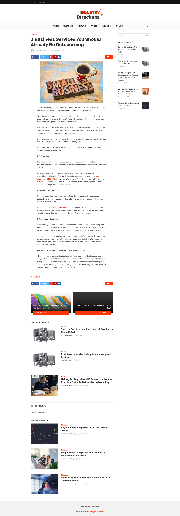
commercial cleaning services (54, 207)
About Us (42, 2)
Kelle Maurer (68, 335)
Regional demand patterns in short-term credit (84, 429)
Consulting (81, 26)
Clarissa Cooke (68, 484)
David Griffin (67, 360)
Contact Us (34, 2)
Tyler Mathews (68, 434)
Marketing (94, 26)
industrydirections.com (96, 512)
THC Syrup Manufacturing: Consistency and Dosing (86, 356)
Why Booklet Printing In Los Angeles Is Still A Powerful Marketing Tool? (128, 91)
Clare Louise (42, 50)
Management (107, 26)
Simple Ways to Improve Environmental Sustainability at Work (83, 454)
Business (55, 26)
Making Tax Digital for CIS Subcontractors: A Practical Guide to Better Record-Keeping (86, 381)
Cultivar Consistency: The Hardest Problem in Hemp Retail (87, 330)
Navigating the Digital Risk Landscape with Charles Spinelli (85, 479)
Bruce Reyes (67, 459)
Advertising (68, 26)
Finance (119, 26)
